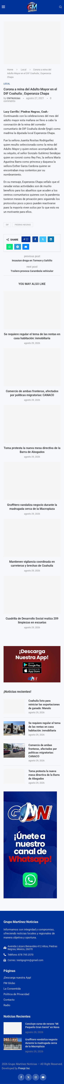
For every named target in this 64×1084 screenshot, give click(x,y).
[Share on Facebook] (35, 239)
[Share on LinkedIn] (51, 239)
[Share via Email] (25, 247)
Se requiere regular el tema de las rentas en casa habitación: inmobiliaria (44, 726)
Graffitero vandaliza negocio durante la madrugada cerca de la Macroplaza (41, 1043)
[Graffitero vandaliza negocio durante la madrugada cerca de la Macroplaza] (32, 481)
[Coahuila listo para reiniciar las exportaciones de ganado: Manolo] (14, 706)
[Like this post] (27, 239)
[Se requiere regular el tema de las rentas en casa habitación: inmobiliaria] (32, 310)
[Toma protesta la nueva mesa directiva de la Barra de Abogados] (32, 424)
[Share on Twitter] (42, 239)
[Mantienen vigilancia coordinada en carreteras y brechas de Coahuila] (32, 538)
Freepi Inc (24, 1068)
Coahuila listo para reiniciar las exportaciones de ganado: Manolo (44, 704)
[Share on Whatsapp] (9, 247)
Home (10, 69)
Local (23, 69)
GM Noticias (13, 98)
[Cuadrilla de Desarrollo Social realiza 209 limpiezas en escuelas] (32, 595)
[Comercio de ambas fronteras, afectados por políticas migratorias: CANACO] (32, 367)
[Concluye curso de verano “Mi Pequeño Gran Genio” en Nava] (13, 1028)
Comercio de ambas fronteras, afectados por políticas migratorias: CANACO (42, 751)
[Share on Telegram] (17, 247)
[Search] (60, 7)
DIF (7, 225)
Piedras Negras (23, 225)
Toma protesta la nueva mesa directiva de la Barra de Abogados (44, 775)
